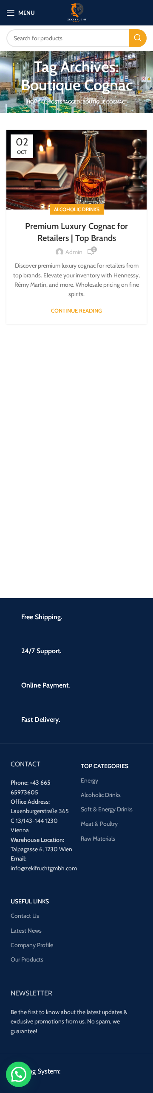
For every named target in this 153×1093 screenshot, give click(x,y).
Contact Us (25, 916)
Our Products (27, 959)
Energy (89, 780)
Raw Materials (98, 838)
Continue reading (76, 310)
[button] (18, 1074)
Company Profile (32, 945)
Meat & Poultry (99, 823)
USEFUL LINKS (30, 901)
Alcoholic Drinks (101, 795)
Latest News (26, 930)
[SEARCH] (138, 38)
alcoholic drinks (76, 209)
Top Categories (104, 766)
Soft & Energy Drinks (107, 809)
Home (33, 102)
